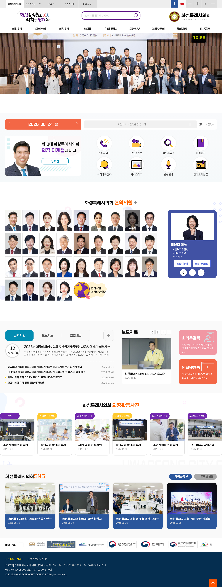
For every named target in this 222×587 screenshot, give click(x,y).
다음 (218, 73)
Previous (183, 273)
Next (201, 273)
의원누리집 (30, 3)
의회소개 (17, 29)
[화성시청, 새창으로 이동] (187, 544)
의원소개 (64, 29)
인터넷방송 (111, 29)
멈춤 (120, 108)
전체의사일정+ (206, 124)
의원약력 (182, 264)
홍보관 (51, 3)
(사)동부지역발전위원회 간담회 (205, 445)
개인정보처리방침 (14, 558)
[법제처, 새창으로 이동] (96, 544)
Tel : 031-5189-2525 (70, 565)
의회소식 (40, 29)
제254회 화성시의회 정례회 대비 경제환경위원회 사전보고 (92, 445)
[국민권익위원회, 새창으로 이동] (126, 544)
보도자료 (47, 335)
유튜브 (204, 476)
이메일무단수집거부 (38, 558)
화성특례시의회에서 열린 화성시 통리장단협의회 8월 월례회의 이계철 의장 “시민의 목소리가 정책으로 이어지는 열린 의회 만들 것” (84, 519)
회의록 (87, 29)
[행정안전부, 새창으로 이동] (65, 544)
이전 (4, 73)
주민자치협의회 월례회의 (17, 445)
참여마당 (181, 29)
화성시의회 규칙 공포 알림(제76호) (26, 382)
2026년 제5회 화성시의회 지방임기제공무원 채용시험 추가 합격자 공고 (67, 347)
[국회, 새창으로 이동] (35, 544)
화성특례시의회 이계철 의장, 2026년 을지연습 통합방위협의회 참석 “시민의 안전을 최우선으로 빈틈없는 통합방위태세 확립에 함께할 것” (138, 519)
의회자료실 (158, 29)
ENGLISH (87, 3)
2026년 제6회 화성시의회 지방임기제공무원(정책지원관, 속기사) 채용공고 (46, 372)
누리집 (55, 161)
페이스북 (180, 476)
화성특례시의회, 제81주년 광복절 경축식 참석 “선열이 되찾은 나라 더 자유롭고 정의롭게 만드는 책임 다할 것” (192, 519)
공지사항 (19, 335)
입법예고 (75, 335)
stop (190, 124)
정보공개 (205, 29)
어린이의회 (69, 3)
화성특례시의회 (15, 3)
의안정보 (134, 29)
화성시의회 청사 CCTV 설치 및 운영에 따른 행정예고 (35, 377)
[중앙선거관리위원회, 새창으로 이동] (157, 544)
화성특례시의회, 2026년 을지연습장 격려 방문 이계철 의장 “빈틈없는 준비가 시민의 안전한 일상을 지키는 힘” (146, 374)
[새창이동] (174, 4)
